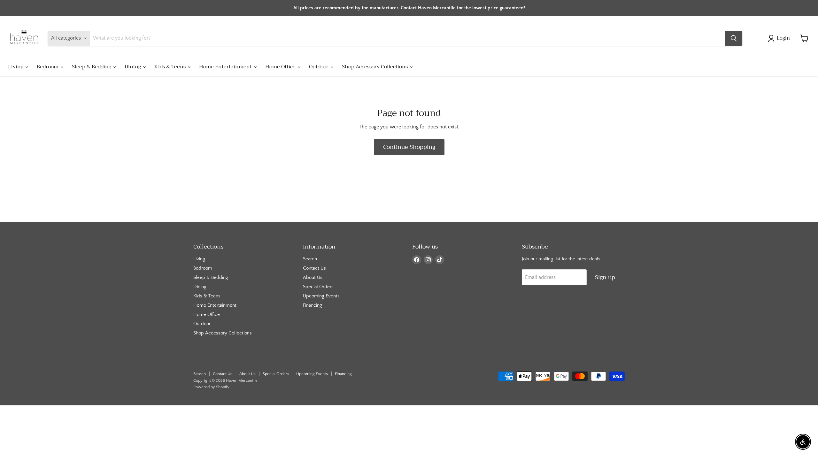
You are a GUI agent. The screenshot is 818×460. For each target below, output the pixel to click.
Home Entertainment (226, 66)
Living (16, 66)
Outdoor (319, 66)
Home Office (281, 66)
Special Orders (318, 286)
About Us (312, 277)
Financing (312, 305)
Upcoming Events (321, 296)
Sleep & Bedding (92, 66)
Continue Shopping (409, 147)
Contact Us (314, 268)
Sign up (605, 277)
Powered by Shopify (211, 387)
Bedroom (48, 66)
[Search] (733, 38)
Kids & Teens (170, 66)
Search (310, 259)
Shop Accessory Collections (375, 66)
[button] (780, 38)
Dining (133, 66)
